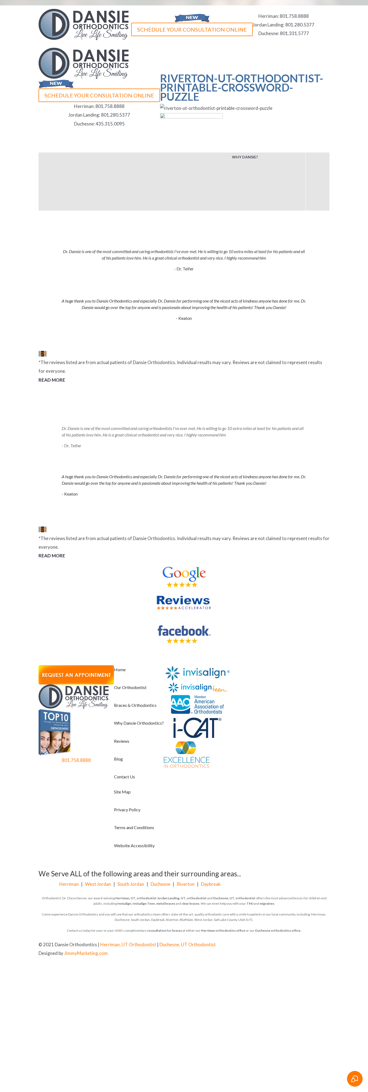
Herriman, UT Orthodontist (128, 944)
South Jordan (130, 884)
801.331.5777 (294, 33)
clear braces (190, 903)
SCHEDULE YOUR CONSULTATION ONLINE (192, 29)
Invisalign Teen (144, 903)
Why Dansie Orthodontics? (139, 722)
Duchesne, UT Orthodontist (187, 944)
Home (120, 669)
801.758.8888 (294, 16)
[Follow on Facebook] (220, 945)
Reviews (121, 741)
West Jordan (98, 884)
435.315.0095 (110, 124)
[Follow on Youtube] (231, 945)
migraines (267, 903)
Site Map (122, 791)
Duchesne (160, 884)
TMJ (250, 903)
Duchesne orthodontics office (277, 930)
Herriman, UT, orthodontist (136, 898)
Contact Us (124, 776)
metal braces (165, 903)
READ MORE (52, 380)
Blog (118, 758)
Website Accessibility (134, 845)
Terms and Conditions (134, 827)
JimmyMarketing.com (86, 953)
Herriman (69, 884)
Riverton (186, 884)
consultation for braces (164, 930)
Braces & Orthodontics (135, 705)
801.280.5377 (299, 25)
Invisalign (124, 903)
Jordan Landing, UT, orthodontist (182, 898)
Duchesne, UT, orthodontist (234, 898)
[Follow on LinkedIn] (241, 945)
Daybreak (211, 884)
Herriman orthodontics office (223, 930)
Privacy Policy (127, 809)
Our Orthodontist (130, 687)
